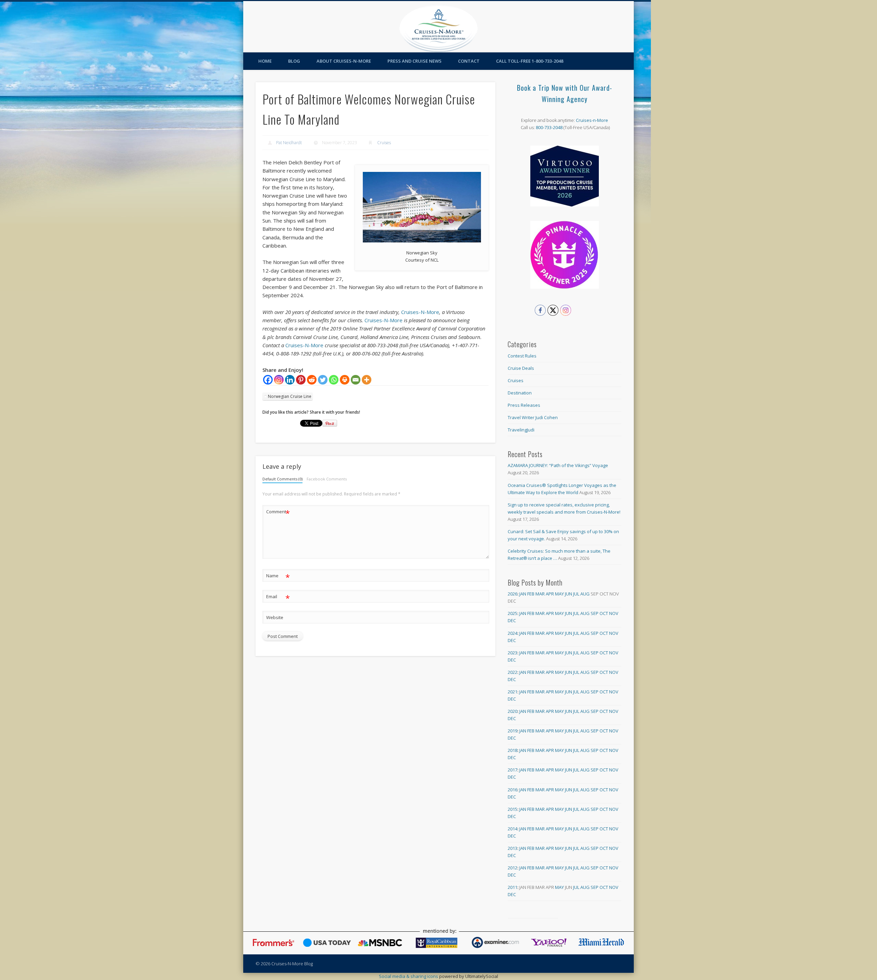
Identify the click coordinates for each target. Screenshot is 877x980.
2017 (512, 770)
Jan (522, 594)
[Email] (355, 380)
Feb (530, 594)
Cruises (384, 143)
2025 (512, 613)
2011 (512, 887)
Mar (540, 594)
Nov (613, 613)
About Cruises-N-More (344, 61)
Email (278, 597)
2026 (512, 594)
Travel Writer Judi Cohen (533, 417)
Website (274, 617)
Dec (512, 620)
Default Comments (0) (282, 478)
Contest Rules (522, 356)
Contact (469, 61)
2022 (512, 672)
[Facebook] (268, 380)
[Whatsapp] (333, 380)
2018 (512, 750)
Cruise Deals (521, 368)
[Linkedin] (290, 380)
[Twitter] (323, 380)
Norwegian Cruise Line (289, 396)
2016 (512, 790)
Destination (520, 393)
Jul (576, 594)
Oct (604, 613)
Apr (550, 594)
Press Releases (524, 405)
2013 (512, 848)
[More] (366, 380)
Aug (585, 594)
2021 (512, 692)
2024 (512, 633)
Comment (278, 512)
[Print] (344, 380)
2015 (512, 809)
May (559, 594)
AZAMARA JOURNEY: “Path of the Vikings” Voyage (558, 465)
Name (278, 576)
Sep (594, 613)
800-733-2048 (549, 127)
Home (265, 61)
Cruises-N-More (420, 312)
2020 (512, 711)
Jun (568, 594)
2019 (512, 731)
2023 (512, 653)
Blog (294, 61)
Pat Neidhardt (289, 143)
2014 (512, 829)
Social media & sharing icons (409, 976)
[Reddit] (312, 380)
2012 (512, 868)
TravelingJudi (521, 430)
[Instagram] (279, 380)
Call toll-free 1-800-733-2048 (529, 61)
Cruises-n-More (592, 120)
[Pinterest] (301, 380)
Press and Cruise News (414, 61)
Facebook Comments (327, 478)
